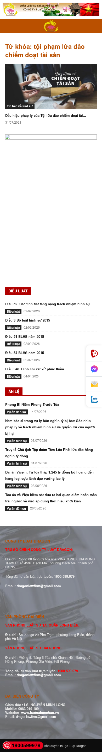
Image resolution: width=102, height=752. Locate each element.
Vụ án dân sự (16, 411)
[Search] (94, 26)
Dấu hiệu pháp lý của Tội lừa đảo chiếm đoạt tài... (45, 115)
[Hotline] (94, 353)
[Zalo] (94, 399)
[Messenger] (94, 369)
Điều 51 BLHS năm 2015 (24, 336)
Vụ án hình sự (17, 440)
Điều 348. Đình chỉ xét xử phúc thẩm (34, 368)
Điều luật (13, 311)
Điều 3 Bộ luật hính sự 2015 (27, 320)
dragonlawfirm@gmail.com (39, 585)
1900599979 (26, 745)
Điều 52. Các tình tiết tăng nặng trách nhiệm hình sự (47, 303)
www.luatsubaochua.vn (40, 712)
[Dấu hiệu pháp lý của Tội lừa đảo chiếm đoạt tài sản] (51, 86)
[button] (9, 26)
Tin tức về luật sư (20, 106)
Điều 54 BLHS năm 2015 (24, 352)
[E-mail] (94, 384)
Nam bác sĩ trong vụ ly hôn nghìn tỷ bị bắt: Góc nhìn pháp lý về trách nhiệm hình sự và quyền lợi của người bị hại (50, 427)
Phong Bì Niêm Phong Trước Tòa (32, 404)
